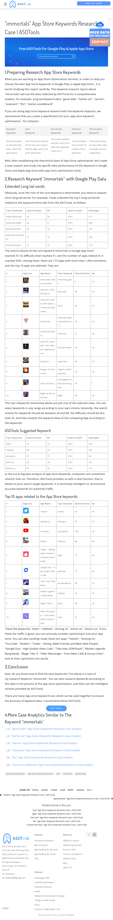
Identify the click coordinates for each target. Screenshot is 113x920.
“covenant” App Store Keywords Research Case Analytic (46, 750)
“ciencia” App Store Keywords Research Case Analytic (45, 743)
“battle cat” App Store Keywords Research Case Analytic (47, 736)
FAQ (36, 858)
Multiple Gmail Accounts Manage (49, 895)
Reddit (44, 789)
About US (67, 867)
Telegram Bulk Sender (44, 900)
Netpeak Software (43, 886)
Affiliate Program (71, 840)
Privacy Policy (69, 849)
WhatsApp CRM (41, 877)
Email (62, 789)
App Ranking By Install (44, 854)
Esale (37, 904)
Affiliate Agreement (72, 845)
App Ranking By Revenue (46, 849)
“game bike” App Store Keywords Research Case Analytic (47, 729)
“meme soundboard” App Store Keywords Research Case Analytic (53, 765)
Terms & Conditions (72, 854)
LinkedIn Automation (44, 882)
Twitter (35, 789)
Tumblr (54, 789)
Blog (65, 863)
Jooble (37, 891)
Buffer (71, 789)
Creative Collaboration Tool (47, 909)
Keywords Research (44, 840)
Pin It (89, 789)
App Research (41, 845)
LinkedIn (80, 789)
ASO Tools (56, 708)
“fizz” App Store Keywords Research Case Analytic (43, 757)
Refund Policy (69, 858)
